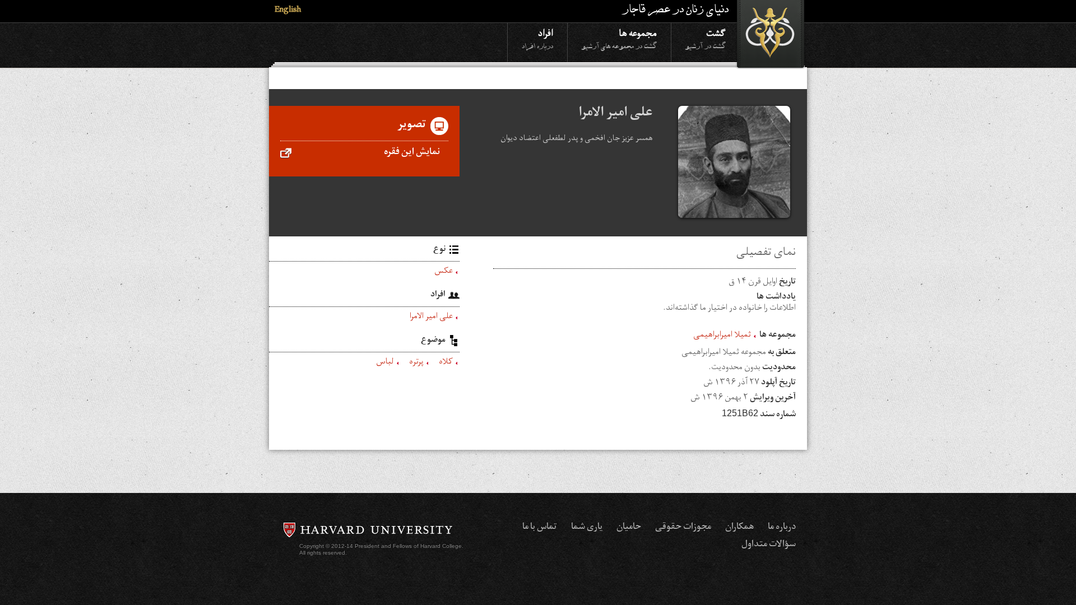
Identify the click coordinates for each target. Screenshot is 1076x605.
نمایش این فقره (412, 153)
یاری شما (586, 527)
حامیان (628, 527)
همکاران (739, 527)
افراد (537, 38)
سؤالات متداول (768, 545)
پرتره (416, 363)
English (288, 11)
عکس (443, 272)
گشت (705, 38)
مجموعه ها (619, 38)
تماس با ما (539, 527)
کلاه (446, 363)
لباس (385, 363)
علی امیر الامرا (431, 318)
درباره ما (782, 527)
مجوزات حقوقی (683, 527)
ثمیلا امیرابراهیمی (722, 336)
